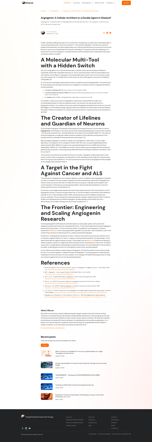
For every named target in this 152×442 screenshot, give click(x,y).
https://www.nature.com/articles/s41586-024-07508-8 (61, 283)
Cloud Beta (76, 3)
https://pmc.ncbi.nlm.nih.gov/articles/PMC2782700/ (60, 288)
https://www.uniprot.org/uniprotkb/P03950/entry (59, 274)
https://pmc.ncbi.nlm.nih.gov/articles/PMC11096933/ (60, 269)
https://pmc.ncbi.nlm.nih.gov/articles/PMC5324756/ (60, 279)
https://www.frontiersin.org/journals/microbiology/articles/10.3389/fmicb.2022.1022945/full (80, 292)
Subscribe (44, 345)
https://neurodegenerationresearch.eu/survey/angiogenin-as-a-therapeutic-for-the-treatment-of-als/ (75, 297)
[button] (87, 2)
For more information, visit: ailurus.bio (53, 328)
